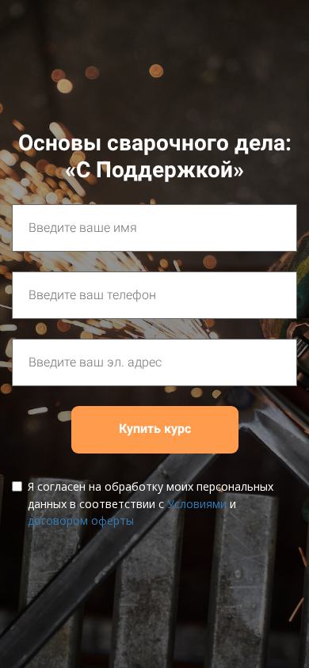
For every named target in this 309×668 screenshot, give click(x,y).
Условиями (197, 503)
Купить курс (155, 428)
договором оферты (81, 520)
